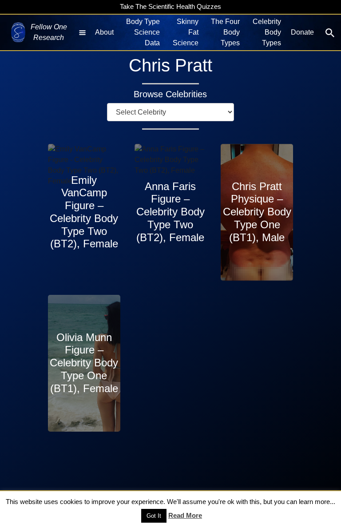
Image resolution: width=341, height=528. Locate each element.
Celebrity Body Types (267, 32)
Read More (185, 515)
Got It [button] (154, 515)
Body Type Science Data (143, 32)
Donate (302, 32)
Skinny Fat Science (185, 32)
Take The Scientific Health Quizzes (170, 6)
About (104, 32)
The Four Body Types (225, 32)
